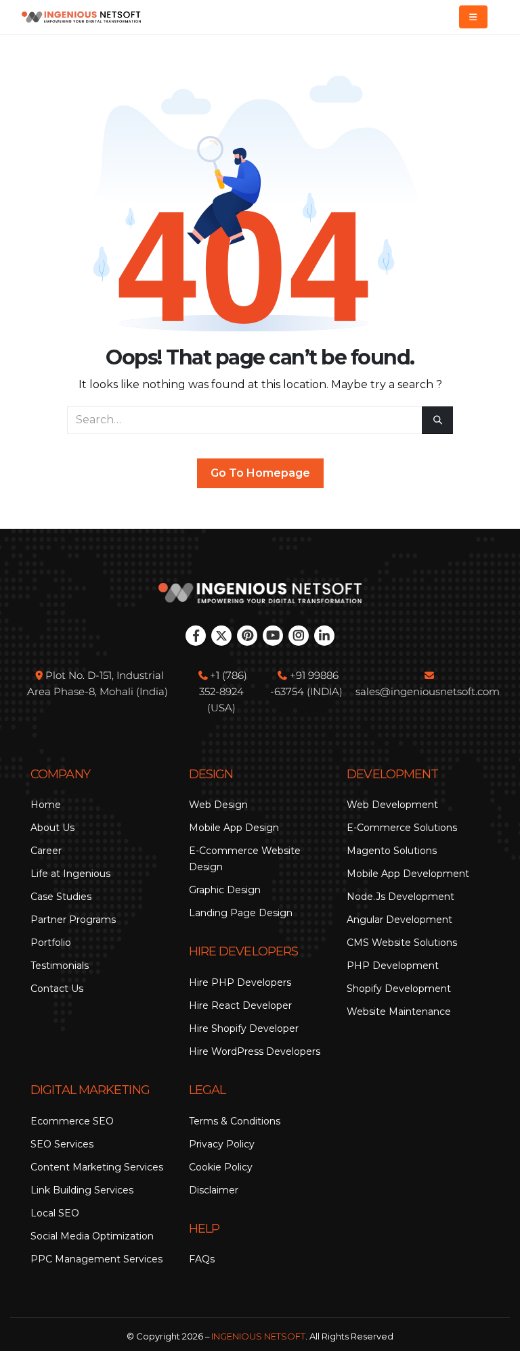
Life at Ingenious (70, 874)
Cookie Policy (221, 1167)
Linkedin (324, 635)
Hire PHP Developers (240, 982)
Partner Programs (73, 920)
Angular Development (399, 920)
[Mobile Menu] (473, 16)
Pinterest (247, 635)
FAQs (202, 1259)
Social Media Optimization (92, 1236)
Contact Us (56, 988)
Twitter (221, 635)
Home (45, 805)
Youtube (273, 635)
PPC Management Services (96, 1259)
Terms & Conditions (234, 1121)
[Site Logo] (81, 17)
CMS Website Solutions (402, 943)
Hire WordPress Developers (254, 1051)
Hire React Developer (240, 1005)
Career (46, 851)
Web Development (392, 805)
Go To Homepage (260, 473)
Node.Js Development (400, 897)
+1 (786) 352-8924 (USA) (223, 691)
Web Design (218, 805)
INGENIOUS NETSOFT (258, 1336)
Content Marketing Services (96, 1167)
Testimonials (59, 965)
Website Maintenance (399, 1011)
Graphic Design (225, 890)
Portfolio (50, 943)
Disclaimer (213, 1190)
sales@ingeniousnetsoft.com (427, 691)
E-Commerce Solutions (402, 828)
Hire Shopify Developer (244, 1028)
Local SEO (54, 1213)
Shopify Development (399, 988)
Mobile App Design (234, 828)
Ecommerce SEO (72, 1121)
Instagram (298, 635)
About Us (52, 828)
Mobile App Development (408, 874)
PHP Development (393, 965)
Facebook (196, 635)
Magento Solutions (392, 851)
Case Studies (60, 897)
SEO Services (61, 1144)
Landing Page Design (240, 913)
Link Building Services (81, 1190)
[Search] (437, 420)
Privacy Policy (222, 1144)
